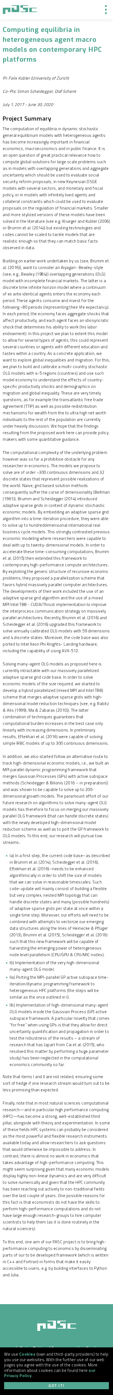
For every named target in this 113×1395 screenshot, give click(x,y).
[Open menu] (105, 9)
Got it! (56, 1385)
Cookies (27, 1354)
